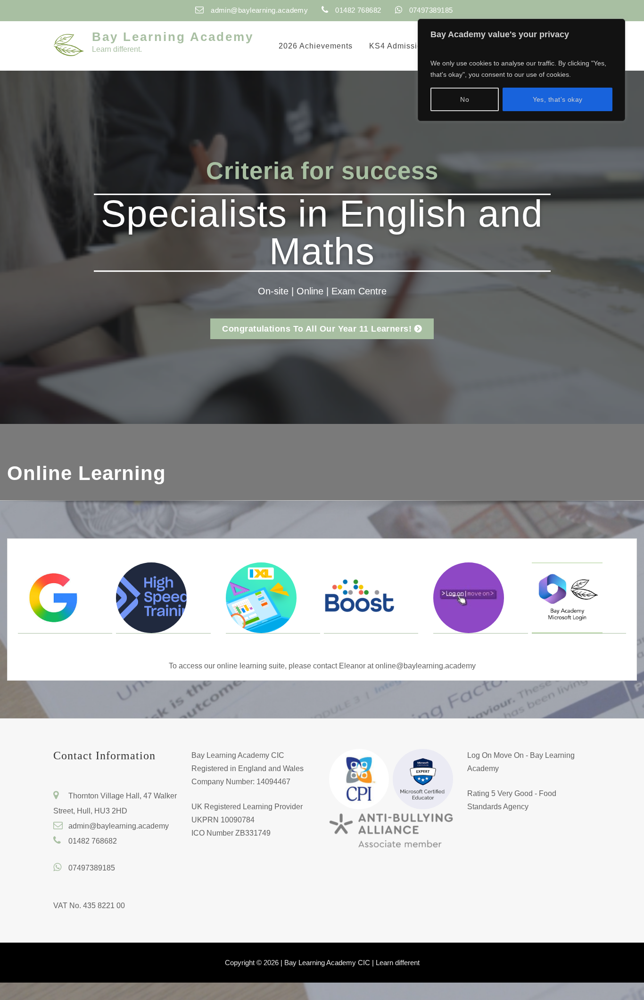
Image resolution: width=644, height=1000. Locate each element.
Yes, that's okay (558, 99)
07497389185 (91, 868)
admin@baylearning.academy (259, 10)
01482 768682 (92, 841)
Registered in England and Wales (247, 768)
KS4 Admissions (400, 46)
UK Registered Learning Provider (247, 807)
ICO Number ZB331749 (231, 833)
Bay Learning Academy (173, 36)
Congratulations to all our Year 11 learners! (317, 328)
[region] (521, 70)
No (464, 99)
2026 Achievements (316, 46)
